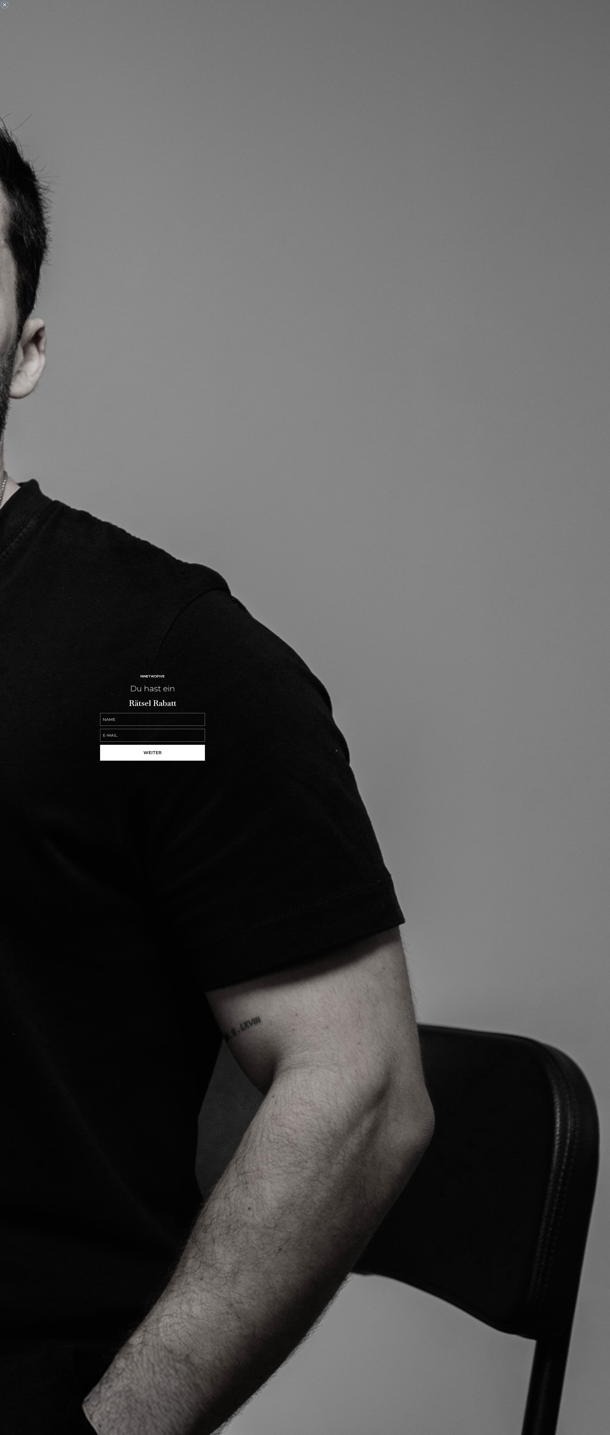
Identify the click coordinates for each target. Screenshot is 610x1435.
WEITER (152, 752)
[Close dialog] (4, 5)
